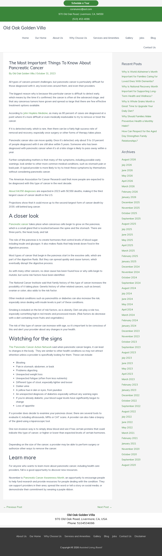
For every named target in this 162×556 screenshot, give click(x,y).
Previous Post (12, 507)
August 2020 (129, 464)
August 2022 (129, 411)
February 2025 (130, 256)
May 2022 (127, 427)
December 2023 (131, 330)
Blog (106, 536)
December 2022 (131, 395)
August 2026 (129, 159)
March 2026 (128, 186)
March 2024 (128, 314)
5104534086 (85, 523)
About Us (21, 536)
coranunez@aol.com (81, 9)
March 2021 (128, 432)
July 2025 (127, 229)
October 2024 (129, 277)
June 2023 (127, 363)
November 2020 (131, 448)
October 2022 (129, 400)
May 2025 (127, 239)
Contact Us (125, 536)
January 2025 (129, 261)
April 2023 (127, 373)
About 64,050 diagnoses (22, 191)
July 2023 (127, 357)
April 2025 (127, 245)
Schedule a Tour (81, 3)
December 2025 (131, 202)
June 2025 (127, 234)
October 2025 (129, 213)
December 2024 (131, 266)
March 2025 (128, 250)
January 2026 (129, 197)
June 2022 (127, 422)
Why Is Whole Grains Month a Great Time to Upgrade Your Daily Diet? (138, 106)
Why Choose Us (53, 536)
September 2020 (131, 459)
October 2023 (129, 341)
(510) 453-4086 (81, 18)
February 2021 (130, 438)
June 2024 (127, 298)
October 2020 (129, 454)
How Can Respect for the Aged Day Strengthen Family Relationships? (139, 136)
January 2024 (129, 325)
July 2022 (127, 416)
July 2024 (127, 293)
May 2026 (127, 175)
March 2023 (128, 379)
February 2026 (130, 191)
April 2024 (127, 309)
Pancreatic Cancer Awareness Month (43, 477)
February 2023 (130, 384)
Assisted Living (90, 547)
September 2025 (131, 218)
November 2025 (131, 207)
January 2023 (129, 390)
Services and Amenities (77, 536)
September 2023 (131, 347)
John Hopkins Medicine (35, 113)
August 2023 (129, 352)
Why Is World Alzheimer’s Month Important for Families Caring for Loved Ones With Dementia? (140, 76)
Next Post (104, 507)
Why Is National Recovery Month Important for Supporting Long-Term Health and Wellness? (140, 91)
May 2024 (127, 304)
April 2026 (127, 180)
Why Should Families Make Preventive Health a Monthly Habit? (137, 121)
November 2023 (131, 336)
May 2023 (127, 368)
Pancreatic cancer (18, 224)
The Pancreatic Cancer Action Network (30, 346)
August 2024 (129, 288)
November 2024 (131, 272)
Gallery (97, 536)
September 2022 (131, 406)
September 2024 (131, 282)
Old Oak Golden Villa (24, 27)
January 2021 (129, 443)
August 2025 (129, 223)
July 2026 (127, 164)
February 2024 (130, 320)
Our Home (35, 536)
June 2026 (127, 170)
